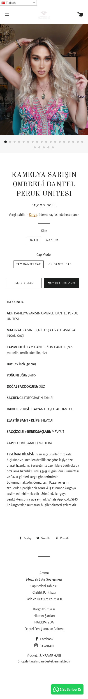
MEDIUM (52, 240)
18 (82, 142)
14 (64, 142)
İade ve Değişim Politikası (44, 599)
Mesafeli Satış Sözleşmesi (44, 579)
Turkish (10, 3)
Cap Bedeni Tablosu (44, 586)
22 (48, 147)
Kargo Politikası (44, 609)
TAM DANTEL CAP (28, 264)
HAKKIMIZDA (44, 622)
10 (46, 142)
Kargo (33, 215)
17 (78, 142)
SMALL (34, 240)
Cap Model (44, 254)
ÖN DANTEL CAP (60, 264)
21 (44, 147)
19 (35, 147)
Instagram (46, 645)
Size (44, 231)
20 (39, 147)
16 (73, 142)
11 (51, 142)
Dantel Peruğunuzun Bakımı (44, 629)
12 (55, 142)
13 (60, 142)
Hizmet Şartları (44, 616)
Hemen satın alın (61, 282)
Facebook (46, 639)
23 (53, 147)
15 (69, 142)
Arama (44, 573)
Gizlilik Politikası (44, 592)
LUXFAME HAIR (50, 655)
